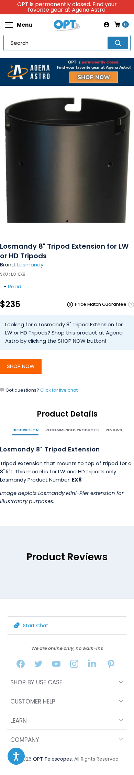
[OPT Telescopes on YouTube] (56, 665)
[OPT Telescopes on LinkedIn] (92, 665)
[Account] (106, 24)
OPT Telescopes (52, 759)
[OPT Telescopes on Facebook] (20, 665)
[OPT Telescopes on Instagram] (74, 665)
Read (14, 286)
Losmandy (30, 264)
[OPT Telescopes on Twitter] (38, 665)
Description (25, 430)
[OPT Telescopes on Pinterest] (111, 665)
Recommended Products (72, 430)
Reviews (113, 430)
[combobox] (67, 43)
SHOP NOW (21, 366)
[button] (16, 756)
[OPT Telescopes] (67, 24)
